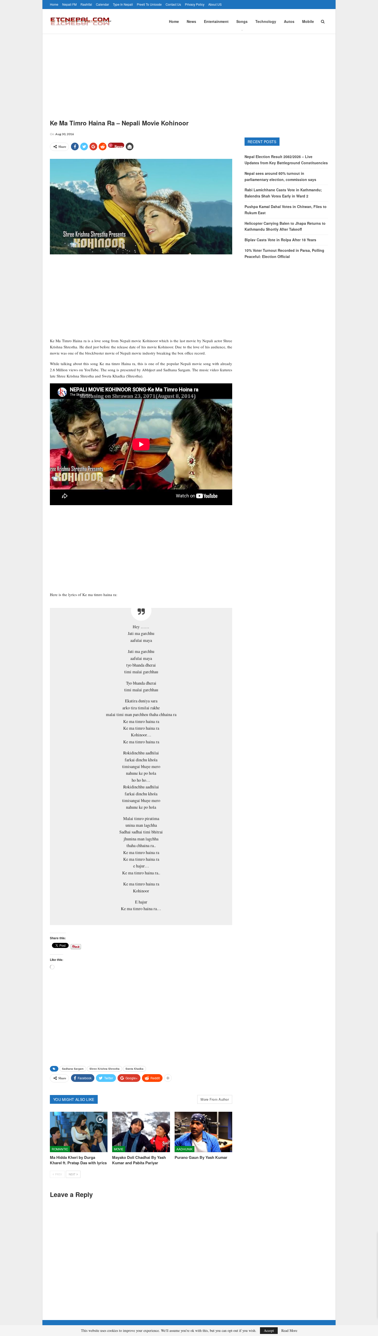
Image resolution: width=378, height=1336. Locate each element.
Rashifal (86, 4)
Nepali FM (69, 4)
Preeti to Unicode (149, 4)
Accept (269, 1330)
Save (118, 146)
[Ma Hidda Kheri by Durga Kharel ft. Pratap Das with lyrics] (78, 1132)
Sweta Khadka (134, 1069)
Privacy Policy (194, 4)
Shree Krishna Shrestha (104, 1069)
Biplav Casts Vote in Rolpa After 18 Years (280, 239)
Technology (265, 21)
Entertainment (216, 21)
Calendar (102, 4)
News (191, 21)
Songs (242, 21)
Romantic (60, 1149)
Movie (118, 1149)
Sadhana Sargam (73, 1069)
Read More (289, 1330)
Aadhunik (184, 1149)
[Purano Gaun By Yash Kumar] (203, 1132)
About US (215, 4)
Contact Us (173, 4)
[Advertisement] (189, 73)
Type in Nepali (123, 4)
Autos (289, 21)
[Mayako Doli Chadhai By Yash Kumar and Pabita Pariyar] (141, 1132)
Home (54, 4)
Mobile (308, 21)
